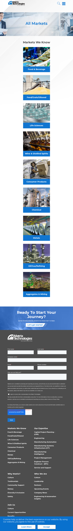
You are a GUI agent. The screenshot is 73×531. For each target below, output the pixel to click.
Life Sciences (13, 440)
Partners (37, 485)
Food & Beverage (15, 432)
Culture (11, 477)
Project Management (43, 458)
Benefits (11, 516)
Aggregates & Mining (16, 462)
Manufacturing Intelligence (40, 453)
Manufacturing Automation (45, 442)
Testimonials (13, 481)
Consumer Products (16, 447)
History (10, 489)
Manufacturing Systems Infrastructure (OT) (44, 447)
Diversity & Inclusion (16, 493)
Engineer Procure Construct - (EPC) (41, 463)
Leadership (38, 481)
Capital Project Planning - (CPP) (44, 433)
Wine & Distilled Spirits (17, 443)
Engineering (39, 438)
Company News (40, 493)
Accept (46, 527)
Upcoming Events (41, 489)
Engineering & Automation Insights (45, 498)
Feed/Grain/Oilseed (16, 436)
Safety (10, 496)
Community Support (16, 485)
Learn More (26, 527)
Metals (10, 455)
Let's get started (34, 325)
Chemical (11, 451)
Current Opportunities (17, 512)
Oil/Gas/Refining (14, 459)
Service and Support (42, 468)
